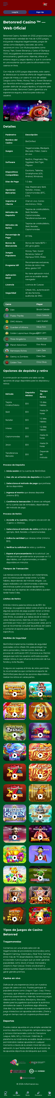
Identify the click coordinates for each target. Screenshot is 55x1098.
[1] (14, 694)
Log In (15, 12)
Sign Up (40, 12)
